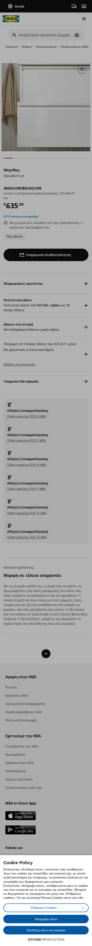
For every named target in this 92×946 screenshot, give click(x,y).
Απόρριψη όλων (46, 919)
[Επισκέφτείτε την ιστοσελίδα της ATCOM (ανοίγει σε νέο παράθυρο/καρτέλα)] (46, 939)
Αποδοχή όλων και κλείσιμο (46, 930)
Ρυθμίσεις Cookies (44, 907)
